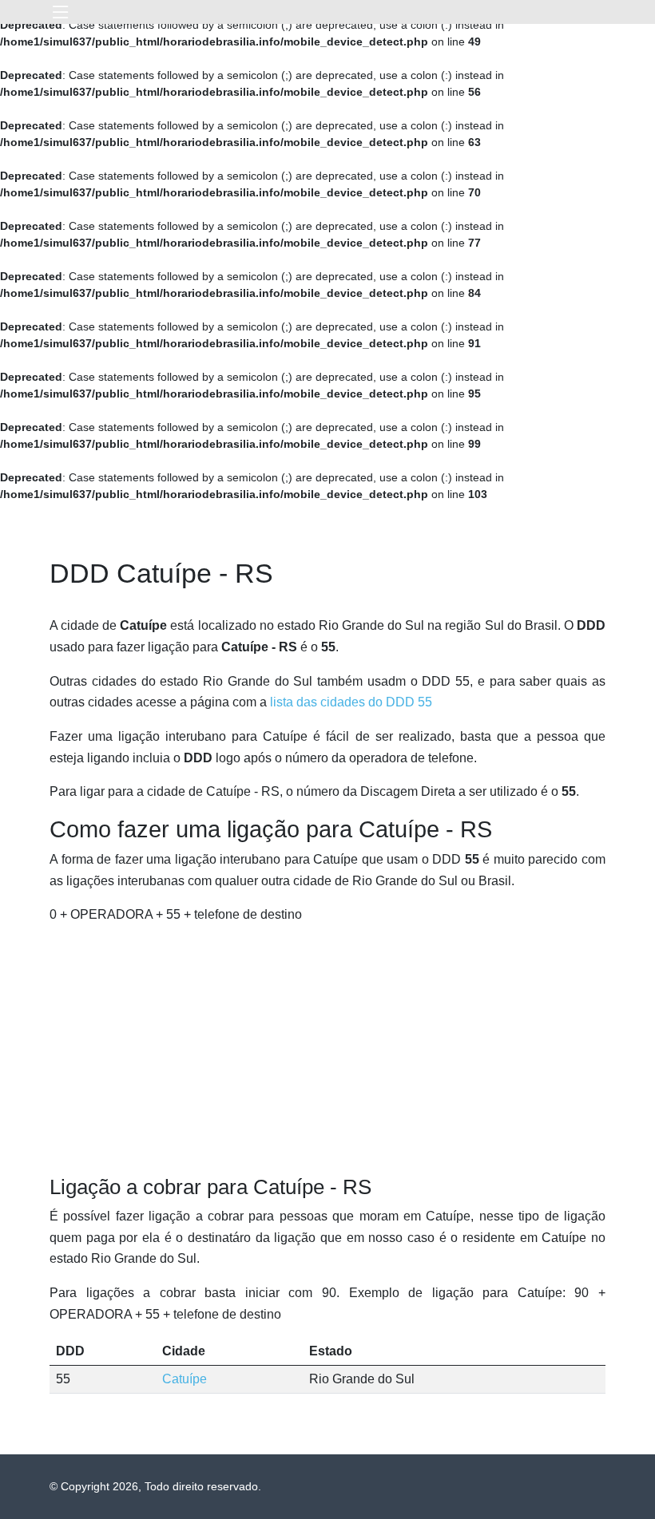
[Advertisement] (327, 1050)
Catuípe (184, 1379)
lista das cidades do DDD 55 (351, 702)
